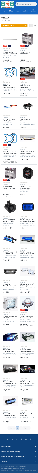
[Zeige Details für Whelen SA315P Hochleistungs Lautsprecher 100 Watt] (27, 173)
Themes (4, 462)
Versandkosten (22, 466)
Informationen (6, 446)
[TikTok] (21, 439)
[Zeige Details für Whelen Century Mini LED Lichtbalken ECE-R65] (27, 239)
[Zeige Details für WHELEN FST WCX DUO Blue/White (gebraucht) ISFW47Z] (10, 106)
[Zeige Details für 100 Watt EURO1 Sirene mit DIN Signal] (27, 336)
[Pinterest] (30, 439)
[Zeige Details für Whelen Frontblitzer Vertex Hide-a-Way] (27, 303)
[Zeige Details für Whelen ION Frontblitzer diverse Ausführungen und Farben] (10, 401)
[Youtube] (26, 439)
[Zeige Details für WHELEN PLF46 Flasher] (27, 106)
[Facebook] (8, 439)
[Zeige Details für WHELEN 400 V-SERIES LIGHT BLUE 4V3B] (27, 72)
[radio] (31, 25)
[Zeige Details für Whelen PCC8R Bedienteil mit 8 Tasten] (27, 369)
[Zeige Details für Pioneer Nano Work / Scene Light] (27, 271)
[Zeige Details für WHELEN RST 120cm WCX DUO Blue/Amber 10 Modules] (10, 138)
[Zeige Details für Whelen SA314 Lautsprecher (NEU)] (10, 173)
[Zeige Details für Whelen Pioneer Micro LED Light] (10, 303)
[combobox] (26, 4)
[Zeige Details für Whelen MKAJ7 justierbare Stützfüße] (10, 369)
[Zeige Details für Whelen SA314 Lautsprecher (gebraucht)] (27, 39)
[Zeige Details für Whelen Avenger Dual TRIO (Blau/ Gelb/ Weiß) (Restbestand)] (10, 239)
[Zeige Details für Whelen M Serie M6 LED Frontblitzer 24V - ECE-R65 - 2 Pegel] (27, 207)
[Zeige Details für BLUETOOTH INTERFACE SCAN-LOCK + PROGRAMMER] (10, 72)
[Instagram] (17, 439)
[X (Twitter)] (12, 439)
